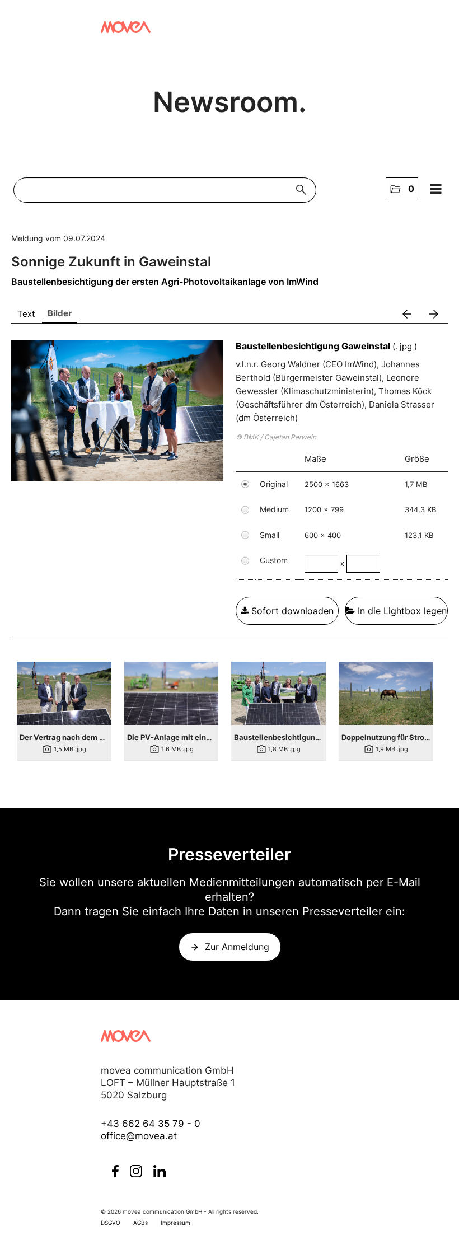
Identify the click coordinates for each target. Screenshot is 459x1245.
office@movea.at (139, 1135)
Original (274, 484)
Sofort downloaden (292, 610)
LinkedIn (159, 1171)
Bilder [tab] (60, 313)
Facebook (115, 1171)
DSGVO (110, 1222)
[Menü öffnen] (436, 189)
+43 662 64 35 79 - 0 (150, 1123)
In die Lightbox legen (401, 610)
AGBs (140, 1222)
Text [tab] (26, 313)
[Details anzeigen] (64, 693)
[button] (402, 188)
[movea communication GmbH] (126, 27)
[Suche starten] (303, 190)
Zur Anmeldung (237, 946)
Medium (274, 509)
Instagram (136, 1171)
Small (269, 535)
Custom (274, 560)
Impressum (175, 1222)
